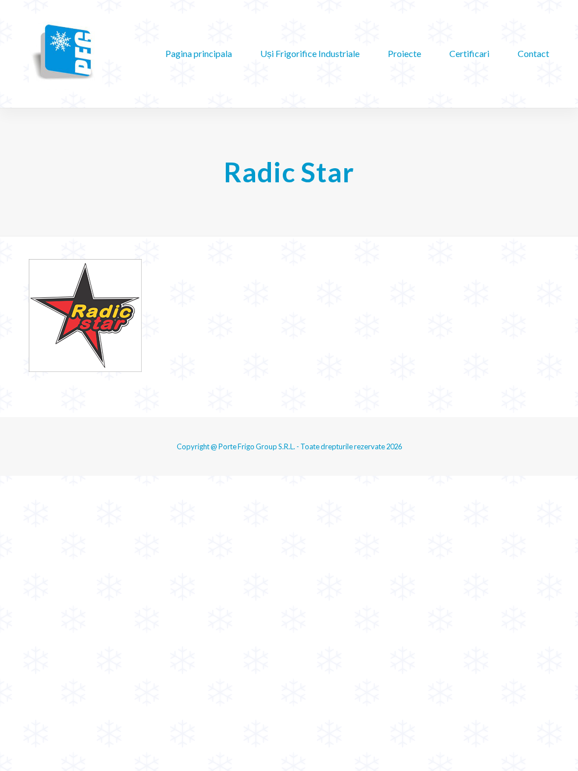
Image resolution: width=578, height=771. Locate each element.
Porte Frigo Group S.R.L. (256, 446)
